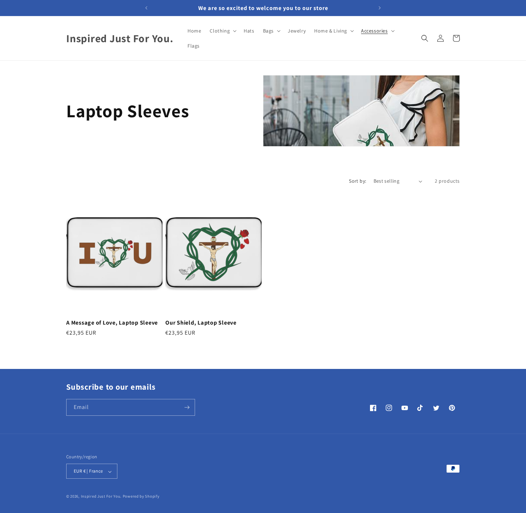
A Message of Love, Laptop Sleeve (112, 322)
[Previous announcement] (146, 8)
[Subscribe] (187, 407)
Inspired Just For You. (101, 496)
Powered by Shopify (141, 496)
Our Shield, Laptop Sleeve (201, 322)
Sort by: (357, 181)
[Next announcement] (380, 8)
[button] (222, 30)
